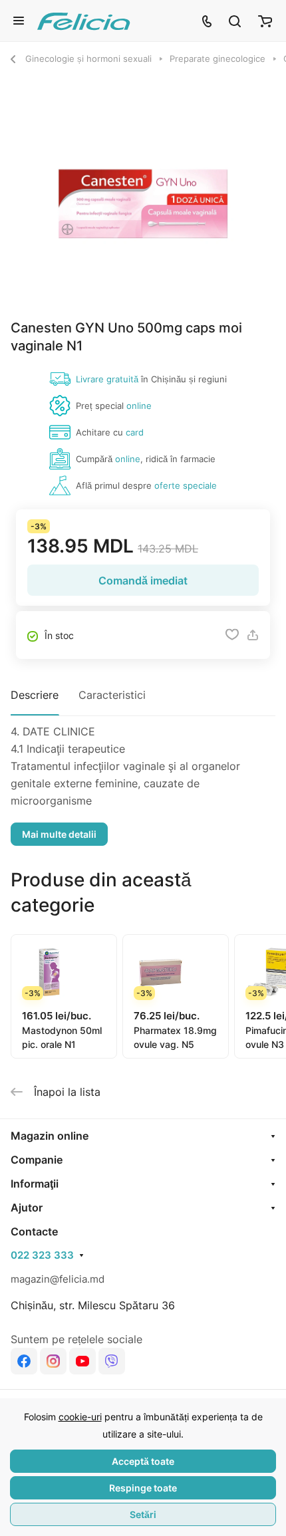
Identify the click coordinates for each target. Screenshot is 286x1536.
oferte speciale (185, 485)
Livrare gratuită (107, 379)
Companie (37, 1159)
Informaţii (35, 1183)
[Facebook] (24, 1361)
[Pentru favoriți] (232, 635)
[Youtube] (82, 1361)
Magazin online (49, 1135)
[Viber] (111, 1361)
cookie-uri (80, 1416)
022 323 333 (42, 1255)
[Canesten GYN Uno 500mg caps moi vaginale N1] (143, 204)
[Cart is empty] (265, 20)
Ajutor (27, 1207)
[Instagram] (53, 1361)
